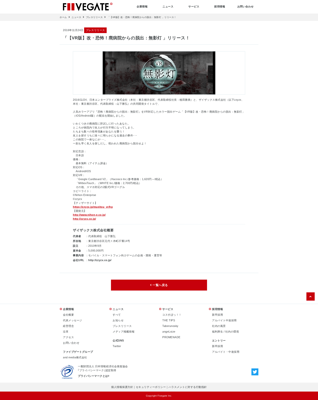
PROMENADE (171, 337)
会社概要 (68, 314)
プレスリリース (94, 17)
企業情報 (142, 6)
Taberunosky (170, 326)
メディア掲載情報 (123, 331)
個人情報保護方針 (122, 387)
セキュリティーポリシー (151, 387)
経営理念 (68, 326)
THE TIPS (168, 320)
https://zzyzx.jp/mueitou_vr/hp (93, 207)
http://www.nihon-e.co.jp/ (89, 214)
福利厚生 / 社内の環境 (225, 331)
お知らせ (118, 320)
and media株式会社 (75, 357)
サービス (193, 6)
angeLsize (168, 331)
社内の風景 (219, 326)
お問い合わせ (245, 6)
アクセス (68, 337)
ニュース (167, 6)
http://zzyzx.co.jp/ (84, 218)
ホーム (63, 17)
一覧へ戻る (160, 285)
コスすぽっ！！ (172, 314)
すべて (117, 314)
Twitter (117, 346)
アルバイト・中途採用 (225, 351)
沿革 (65, 331)
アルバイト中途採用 (224, 320)
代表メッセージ (72, 320)
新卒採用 (217, 314)
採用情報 (219, 6)
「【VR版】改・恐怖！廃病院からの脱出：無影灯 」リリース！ (141, 17)
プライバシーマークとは (93, 376)
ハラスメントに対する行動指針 (188, 387)
